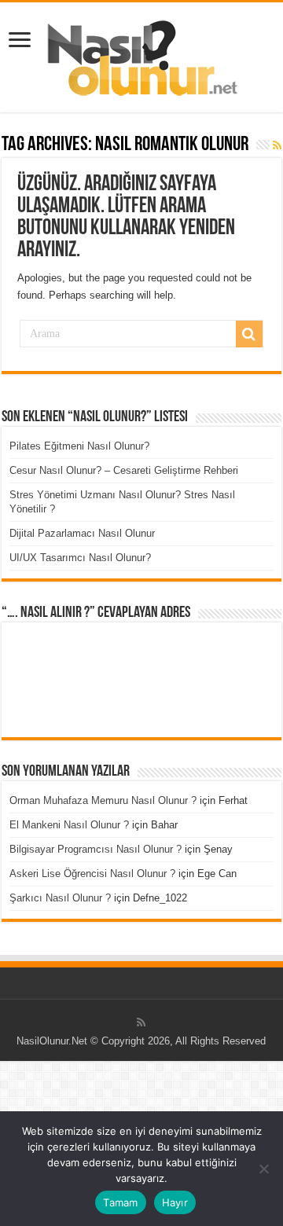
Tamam (120, 1202)
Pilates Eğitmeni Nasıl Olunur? (79, 446)
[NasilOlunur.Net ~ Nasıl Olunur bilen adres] (141, 54)
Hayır (175, 1202)
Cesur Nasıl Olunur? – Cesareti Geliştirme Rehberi (123, 470)
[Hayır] (263, 1168)
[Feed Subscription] (277, 145)
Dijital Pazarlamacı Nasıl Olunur (82, 533)
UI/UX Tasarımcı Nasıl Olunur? (80, 557)
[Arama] (249, 334)
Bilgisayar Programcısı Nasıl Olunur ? (95, 849)
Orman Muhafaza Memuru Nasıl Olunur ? (103, 800)
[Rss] (141, 1022)
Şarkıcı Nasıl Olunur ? (60, 898)
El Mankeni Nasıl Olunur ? (69, 825)
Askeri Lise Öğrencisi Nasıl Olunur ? (92, 873)
